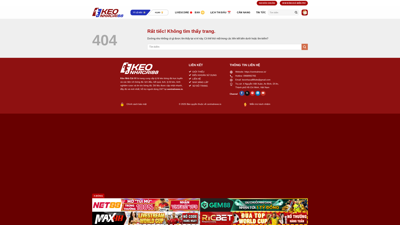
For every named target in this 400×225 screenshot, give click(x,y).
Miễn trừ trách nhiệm (260, 104)
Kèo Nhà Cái (126, 78)
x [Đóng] (98, 196)
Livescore (182, 12)
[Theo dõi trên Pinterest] (252, 93)
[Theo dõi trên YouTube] (263, 93)
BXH (197, 12)
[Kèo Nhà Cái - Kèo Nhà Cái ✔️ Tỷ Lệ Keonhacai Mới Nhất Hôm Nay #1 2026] (107, 12)
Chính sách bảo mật (137, 104)
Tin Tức (261, 12)
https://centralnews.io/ (255, 71)
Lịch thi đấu (218, 12)
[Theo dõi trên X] (247, 93)
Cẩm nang (243, 12)
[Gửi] (296, 12)
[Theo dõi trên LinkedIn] (257, 93)
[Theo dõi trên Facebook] (241, 93)
